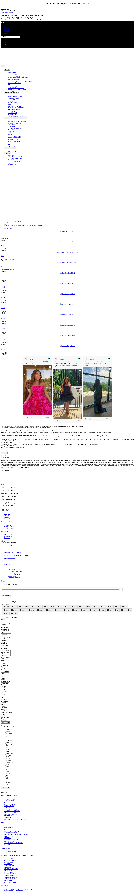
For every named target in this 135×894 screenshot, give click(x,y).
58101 (3, 339)
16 (75, 607)
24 (104, 607)
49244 (3, 235)
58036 (3, 297)
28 (118, 607)
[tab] (69, 564)
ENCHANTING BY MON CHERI (14, 831)
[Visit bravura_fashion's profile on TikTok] (26, 358)
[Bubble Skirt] (6, 642)
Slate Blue (9, 744)
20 (89, 607)
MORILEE (7, 838)
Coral (8, 770)
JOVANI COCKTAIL (11, 809)
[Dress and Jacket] (6, 637)
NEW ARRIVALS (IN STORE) (13, 891)
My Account (8, 28)
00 (15, 607)
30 (125, 607)
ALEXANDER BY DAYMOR (13, 859)
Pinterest (6, 517)
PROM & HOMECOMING (12, 552)
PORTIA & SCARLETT (11, 814)
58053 (3, 308)
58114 (3, 349)
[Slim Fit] (5, 704)
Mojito (8, 731)
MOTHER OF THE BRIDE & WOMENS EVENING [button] (18, 855)
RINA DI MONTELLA (11, 874)
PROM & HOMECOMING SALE (15, 819)
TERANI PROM (9, 817)
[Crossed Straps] (5, 652)
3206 (2, 256)
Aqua (8, 738)
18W (32, 610)
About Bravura (8, 528)
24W (58, 610)
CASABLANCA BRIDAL (12, 829)
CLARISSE (7, 802)
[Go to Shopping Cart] (1, 22)
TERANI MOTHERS (10, 879)
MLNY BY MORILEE (11, 869)
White (8, 784)
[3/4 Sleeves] (6, 709)
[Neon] (3, 662)
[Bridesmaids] (8, 627)
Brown (8, 777)
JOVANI (7, 807)
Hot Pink (9, 759)
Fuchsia (8, 760)
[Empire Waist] (5, 701)
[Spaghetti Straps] (5, 719)
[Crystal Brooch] (5, 671)
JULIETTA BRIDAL (10, 833)
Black (8, 779)
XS (110, 610)
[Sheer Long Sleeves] (6, 712)
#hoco (32, 363)
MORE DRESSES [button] (6, 848)
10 (53, 607)
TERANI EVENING (10, 877)
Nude (8, 773)
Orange (8, 768)
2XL (14, 613)
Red (7, 766)
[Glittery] (3, 659)
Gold (7, 775)
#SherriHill (62, 365)
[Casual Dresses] (8, 629)
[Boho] (6, 636)
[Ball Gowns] (6, 634)
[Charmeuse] (4, 675)
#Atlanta (68, 365)
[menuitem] (69, 27)
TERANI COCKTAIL (11, 875)
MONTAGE (8, 870)
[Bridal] (8, 626)
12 (60, 607)
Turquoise (9, 740)
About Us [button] (7, 564)
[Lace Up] (5, 654)
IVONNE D (8, 864)
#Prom (86, 365)
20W (41, 610)
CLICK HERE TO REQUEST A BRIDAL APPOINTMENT (67, 4)
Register (6, 31)
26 (111, 607)
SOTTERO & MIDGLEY (12, 841)
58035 (3, 287)
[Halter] (5, 693)
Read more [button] (58, 366)
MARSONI (7, 867)
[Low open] (5, 655)
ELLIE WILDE (9, 806)
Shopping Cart (8, 30)
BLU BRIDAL (8, 828)
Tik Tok (6, 515)
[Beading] (5, 668)
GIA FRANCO (9, 862)
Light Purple (10, 753)
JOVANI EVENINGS (11, 865)
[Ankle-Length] (5, 683)
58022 (3, 277)
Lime (7, 737)
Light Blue (9, 742)
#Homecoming (74, 365)
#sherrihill (27, 363)
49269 (3, 245)
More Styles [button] (4, 885)
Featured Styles (8, 228)
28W (76, 610)
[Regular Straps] (5, 717)
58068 (3, 329)
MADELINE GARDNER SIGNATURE (16, 834)
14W (14, 610)
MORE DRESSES (10, 559)
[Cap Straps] (5, 716)
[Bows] (5, 670)
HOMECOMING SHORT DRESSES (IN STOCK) (19, 889)
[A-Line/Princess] (5, 699)
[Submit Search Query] (21, 581)
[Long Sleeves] (6, 711)
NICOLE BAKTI (9, 872)
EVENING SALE (10, 882)
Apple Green (10, 733)
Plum (7, 764)
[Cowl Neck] (5, 691)
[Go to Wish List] (3, 22)
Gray (7, 781)
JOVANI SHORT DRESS (12, 811)
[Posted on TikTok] (49, 358)
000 (7, 607)
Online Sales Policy (10, 526)
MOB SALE (8, 880)
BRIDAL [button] (4, 823)
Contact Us (7, 525)
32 (7, 610)
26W (67, 610)
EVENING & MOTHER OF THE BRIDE (17, 555)
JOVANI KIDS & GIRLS (12, 851)
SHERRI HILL (9, 816)
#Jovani (105, 361)
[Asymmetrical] (5, 685)
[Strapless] (5, 720)
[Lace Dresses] (6, 639)
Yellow (8, 729)
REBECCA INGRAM (11, 839)
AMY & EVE (8, 826)
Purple (8, 749)
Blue (7, 746)
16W (23, 610)
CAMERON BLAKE (10, 860)
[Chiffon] (4, 676)
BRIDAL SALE (9, 844)
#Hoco (105, 363)
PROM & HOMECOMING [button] (9, 795)
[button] (7, 70)
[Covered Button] (5, 650)
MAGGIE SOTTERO (11, 836)
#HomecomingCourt (98, 363)
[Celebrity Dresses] (6, 644)
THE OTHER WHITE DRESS (13, 843)
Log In (6, 33)
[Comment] (89, 419)
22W (49, 610)
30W (84, 610)
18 (82, 607)
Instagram (7, 514)
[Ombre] (3, 663)
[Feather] (4, 678)
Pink (7, 757)
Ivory (7, 771)
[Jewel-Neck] (5, 696)
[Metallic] (3, 660)
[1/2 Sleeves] (6, 708)
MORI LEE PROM (10, 812)
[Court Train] (5, 688)
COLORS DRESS (9, 804)
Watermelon (9, 762)
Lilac (7, 751)
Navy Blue (9, 748)
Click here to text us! (7, 12)
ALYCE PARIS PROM (11, 799)
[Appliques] (5, 667)
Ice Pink (8, 755)
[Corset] (6, 647)
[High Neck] (5, 694)
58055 (3, 318)
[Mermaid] (5, 703)
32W (93, 610)
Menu (2, 66)
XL (7, 613)
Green (8, 735)
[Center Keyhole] (6, 645)
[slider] (121, 589)
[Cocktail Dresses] (8, 631)
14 (68, 607)
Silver (8, 782)
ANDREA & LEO (9, 801)
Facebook (7, 519)
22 (96, 607)
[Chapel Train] (5, 686)
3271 (2, 266)
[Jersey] (4, 680)
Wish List (7, 27)
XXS (102, 610)
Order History (8, 536)
